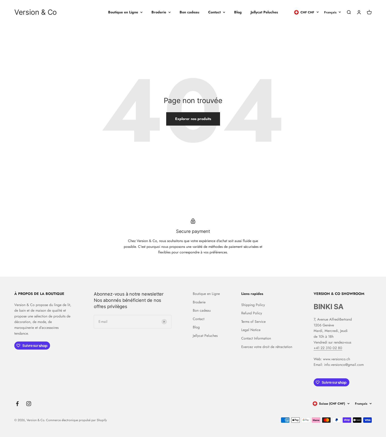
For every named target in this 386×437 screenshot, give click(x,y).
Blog (238, 12)
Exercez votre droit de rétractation (266, 346)
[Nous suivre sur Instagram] (29, 404)
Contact (214, 12)
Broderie (158, 12)
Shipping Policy (253, 304)
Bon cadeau (189, 12)
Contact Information (256, 338)
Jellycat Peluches (264, 12)
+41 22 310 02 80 (328, 347)
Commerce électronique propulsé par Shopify (76, 420)
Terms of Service (253, 321)
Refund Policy (251, 313)
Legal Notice (250, 329)
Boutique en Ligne (123, 12)
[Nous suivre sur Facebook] (17, 404)
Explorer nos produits (193, 118)
